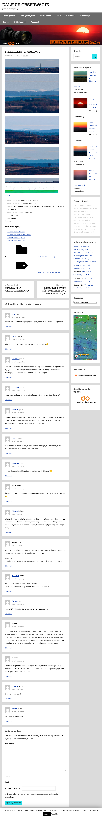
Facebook (35, 22)
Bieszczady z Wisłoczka (16, 241)
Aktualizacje (85, 16)
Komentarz (9, 744)
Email (7, 782)
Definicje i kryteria (27, 16)
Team (58, 16)
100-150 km (41, 256)
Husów (48, 272)
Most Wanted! (45, 16)
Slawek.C (77, 265)
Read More (55, 814)
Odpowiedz (8, 326)
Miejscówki (70, 16)
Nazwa (8, 776)
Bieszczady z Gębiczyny (16, 232)
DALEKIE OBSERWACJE (25, 4)
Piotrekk (15, 463)
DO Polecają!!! (20, 22)
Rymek (15, 601)
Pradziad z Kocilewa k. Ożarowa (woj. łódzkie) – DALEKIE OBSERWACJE (83, 250)
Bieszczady (50, 256)
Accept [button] (46, 814)
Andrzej (25, 55)
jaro (13, 314)
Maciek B (15, 387)
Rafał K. (15, 686)
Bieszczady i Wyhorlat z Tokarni (19, 235)
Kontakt (6, 22)
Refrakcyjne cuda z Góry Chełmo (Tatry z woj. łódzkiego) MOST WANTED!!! (85, 259)
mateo (14, 438)
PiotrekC (15, 359)
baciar (14, 336)
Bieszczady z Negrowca (16, 238)
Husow (7, 195)
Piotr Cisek (56, 272)
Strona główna (9, 16)
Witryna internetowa (13, 788)
